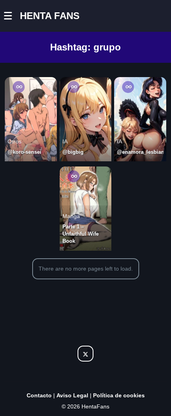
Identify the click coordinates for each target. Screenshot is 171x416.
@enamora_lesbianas (140, 152)
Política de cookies (119, 395)
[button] (12, 16)
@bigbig (73, 152)
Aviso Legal (72, 395)
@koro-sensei (24, 152)
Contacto (39, 395)
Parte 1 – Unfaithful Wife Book (80, 234)
